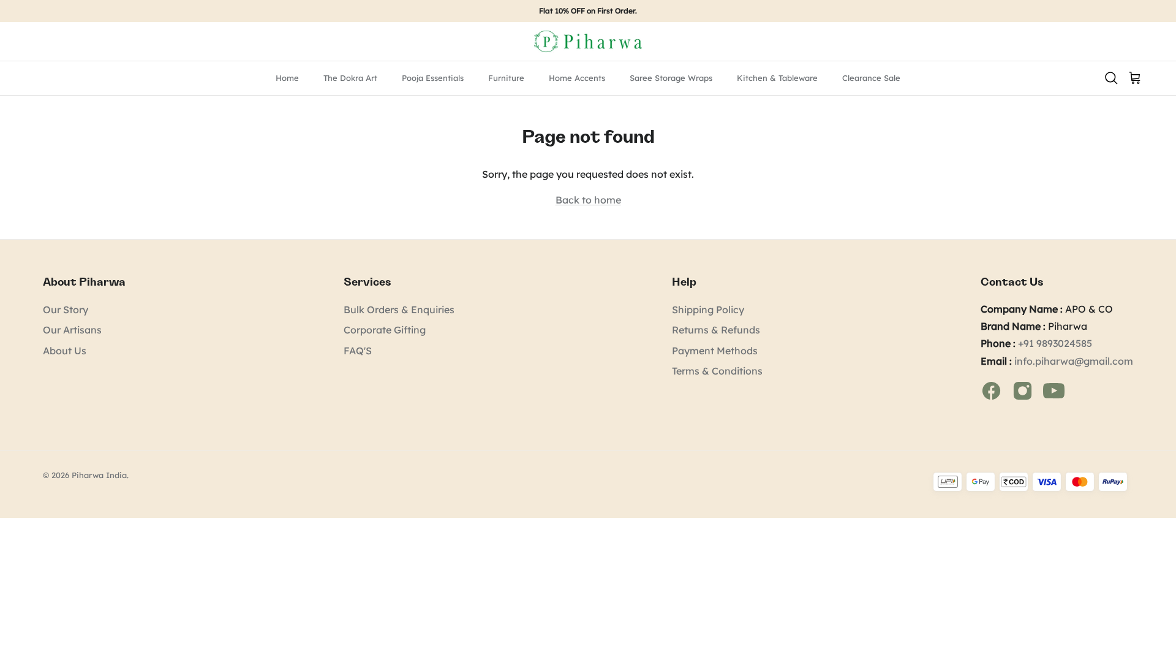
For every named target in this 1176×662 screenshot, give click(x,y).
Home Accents (577, 78)
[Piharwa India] (588, 41)
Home (287, 78)
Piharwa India (99, 475)
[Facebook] (993, 390)
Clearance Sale (871, 78)
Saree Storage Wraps (671, 78)
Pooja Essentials (433, 78)
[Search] (1111, 77)
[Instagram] (1024, 390)
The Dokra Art (350, 78)
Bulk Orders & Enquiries (399, 309)
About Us (64, 350)
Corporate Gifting (385, 330)
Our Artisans (72, 330)
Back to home (588, 200)
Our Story (65, 309)
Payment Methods (715, 350)
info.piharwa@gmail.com (1073, 361)
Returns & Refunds (716, 330)
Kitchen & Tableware (777, 78)
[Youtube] (1054, 390)
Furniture (506, 78)
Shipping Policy (708, 309)
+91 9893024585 (1055, 343)
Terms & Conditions (717, 371)
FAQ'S (358, 350)
